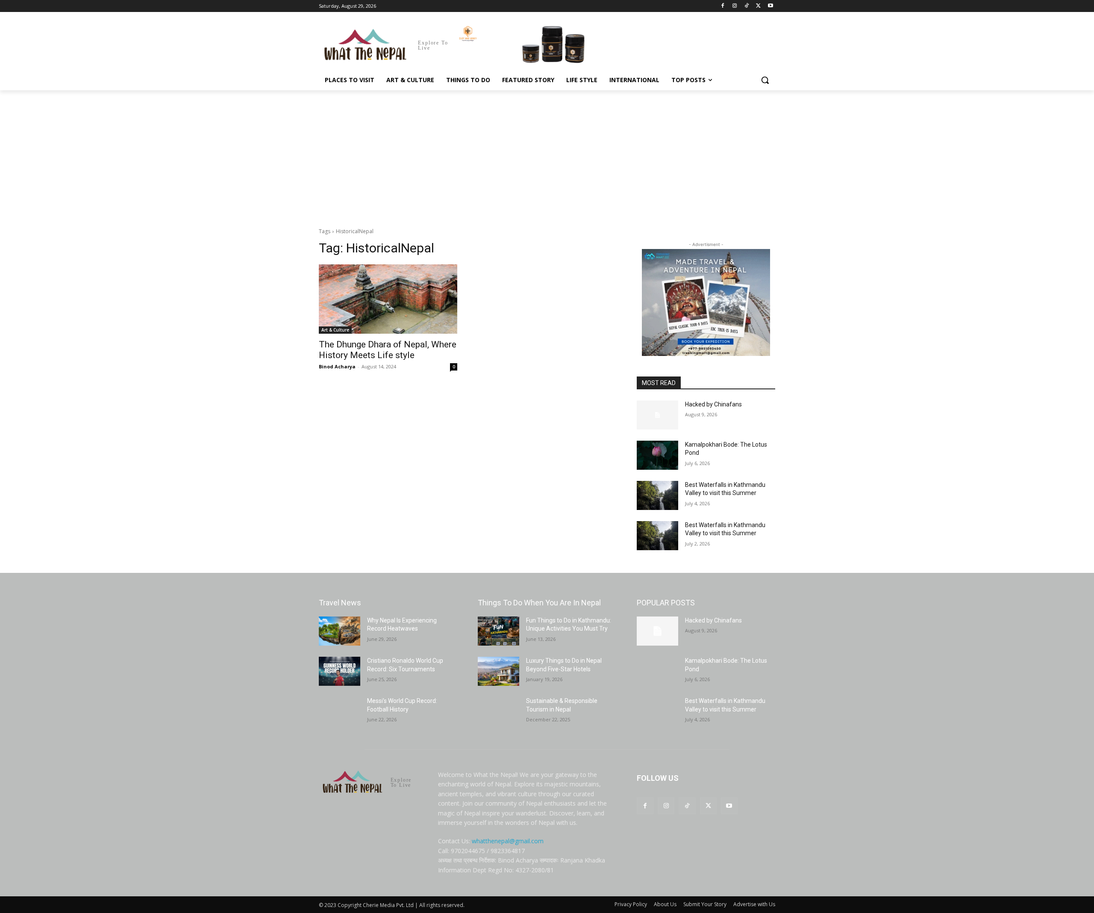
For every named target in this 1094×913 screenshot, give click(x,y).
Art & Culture (335, 330)
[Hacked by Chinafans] (657, 415)
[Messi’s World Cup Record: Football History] (339, 711)
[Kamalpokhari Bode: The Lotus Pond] (657, 455)
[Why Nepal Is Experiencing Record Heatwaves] (339, 631)
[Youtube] (770, 6)
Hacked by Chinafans (713, 404)
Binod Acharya (337, 366)
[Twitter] (758, 6)
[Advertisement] (547, 154)
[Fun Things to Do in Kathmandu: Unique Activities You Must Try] (498, 631)
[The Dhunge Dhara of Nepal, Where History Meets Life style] (388, 299)
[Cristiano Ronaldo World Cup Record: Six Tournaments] (339, 671)
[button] (765, 80)
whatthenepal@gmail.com (508, 841)
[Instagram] (735, 6)
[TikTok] (747, 6)
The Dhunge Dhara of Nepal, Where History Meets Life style (387, 349)
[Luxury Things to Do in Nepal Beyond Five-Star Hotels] (498, 671)
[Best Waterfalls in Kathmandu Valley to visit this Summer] (657, 495)
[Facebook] (723, 6)
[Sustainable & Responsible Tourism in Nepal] (498, 711)
